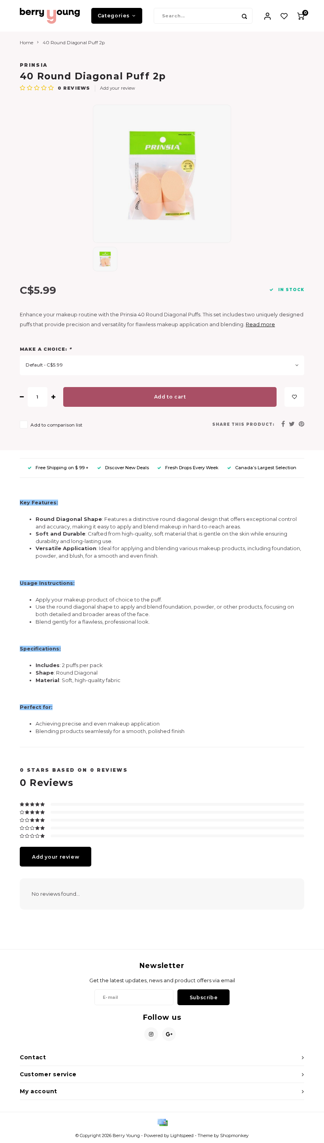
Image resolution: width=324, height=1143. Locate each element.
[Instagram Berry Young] (151, 1034)
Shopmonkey (234, 1135)
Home (26, 42)
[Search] (244, 16)
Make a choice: (46, 349)
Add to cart (170, 397)
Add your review (117, 88)
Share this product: (243, 424)
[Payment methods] (162, 1122)
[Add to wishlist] (294, 397)
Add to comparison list (56, 425)
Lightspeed (182, 1135)
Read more (260, 324)
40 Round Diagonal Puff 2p (74, 42)
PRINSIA (33, 65)
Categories (114, 16)
